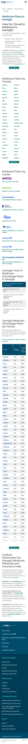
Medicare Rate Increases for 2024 (11, 700)
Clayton (4, 132)
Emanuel (5, 537)
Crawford (5, 145)
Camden (16, 113)
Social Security (6, 688)
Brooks (16, 104)
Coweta (16, 142)
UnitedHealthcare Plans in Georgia (12, 209)
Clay (15, 129)
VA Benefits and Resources (9, 673)
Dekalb (16, 151)
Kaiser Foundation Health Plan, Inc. (13, 258)
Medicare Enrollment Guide (9, 665)
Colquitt (4, 139)
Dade (3, 148)
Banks (16, 91)
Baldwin (4, 91)
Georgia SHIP (19, 593)
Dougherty (5, 158)
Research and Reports (8, 726)
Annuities (4, 685)
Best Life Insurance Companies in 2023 (12, 714)
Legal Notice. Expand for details (9, 741)
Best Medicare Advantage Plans (10, 711)
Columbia (17, 139)
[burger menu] (25, 2)
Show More (13, 68)
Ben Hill (4, 97)
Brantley (4, 104)
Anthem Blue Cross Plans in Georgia (13, 241)
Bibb (3, 101)
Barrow (4, 94)
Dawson (16, 148)
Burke (4, 110)
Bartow (16, 94)
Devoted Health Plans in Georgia (12, 199)
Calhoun (4, 113)
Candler (4, 116)
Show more (13, 162)
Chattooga (5, 126)
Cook (3, 142)
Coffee (16, 135)
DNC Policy (5, 646)
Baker (16, 88)
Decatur (4, 151)
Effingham (6, 530)
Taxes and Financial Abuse (9, 691)
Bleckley (16, 101)
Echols (5, 526)
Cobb (3, 135)
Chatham (5, 123)
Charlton (16, 120)
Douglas (16, 158)
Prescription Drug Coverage (9, 670)
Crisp (15, 145)
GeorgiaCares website (14, 614)
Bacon (4, 88)
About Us (4, 723)
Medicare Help (6, 662)
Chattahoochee (18, 123)
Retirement (5, 682)
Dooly (16, 154)
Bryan (4, 107)
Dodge (4, 154)
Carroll (16, 116)
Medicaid (4, 668)
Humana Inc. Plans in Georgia (11, 191)
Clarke (4, 129)
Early (4, 523)
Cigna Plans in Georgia (9, 221)
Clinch (16, 132)
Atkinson (17, 85)
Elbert (5, 533)
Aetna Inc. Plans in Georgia (10, 181)
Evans (5, 540)
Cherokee (17, 126)
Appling (4, 85)
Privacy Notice (6, 630)
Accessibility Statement (8, 650)
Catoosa (4, 120)
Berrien (16, 97)
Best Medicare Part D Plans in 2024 (11, 703)
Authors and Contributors (9, 729)
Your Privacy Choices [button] (7, 634)
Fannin (5, 544)
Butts (15, 110)
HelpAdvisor (17, 581)
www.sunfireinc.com (19, 64)
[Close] (25, 739)
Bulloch (16, 107)
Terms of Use (5, 643)
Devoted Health (8, 197)
